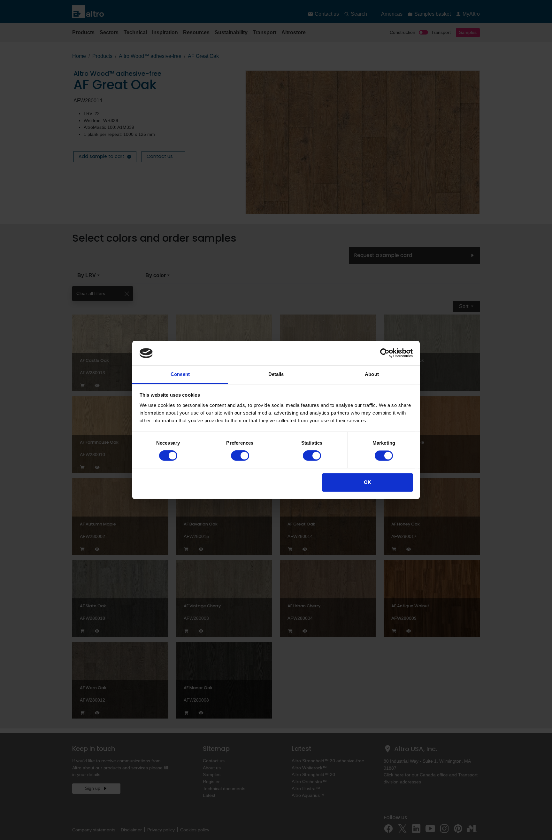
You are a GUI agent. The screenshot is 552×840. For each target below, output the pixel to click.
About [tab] (372, 374)
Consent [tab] (180, 374)
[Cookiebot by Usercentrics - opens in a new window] (385, 353)
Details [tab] (276, 374)
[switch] (240, 456)
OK (367, 482)
